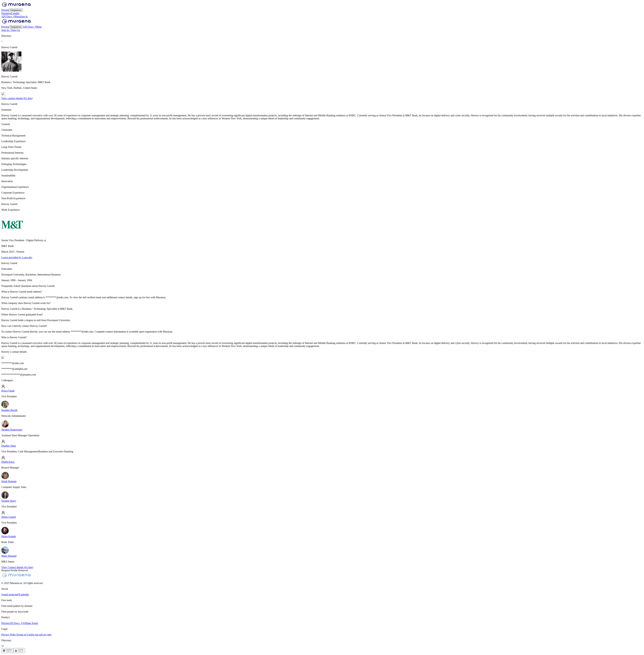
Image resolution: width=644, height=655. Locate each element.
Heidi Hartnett (8, 481)
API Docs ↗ (8, 16)
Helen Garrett (8, 517)
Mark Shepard (8, 555)
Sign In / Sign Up (10, 30)
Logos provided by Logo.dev (16, 257)
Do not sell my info (41, 634)
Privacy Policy (9, 634)
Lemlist (15, 13)
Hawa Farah (7, 390)
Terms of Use (24, 634)
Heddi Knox (8, 461)
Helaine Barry (8, 500)
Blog (17, 16)
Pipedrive (6, 13)
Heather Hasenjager (11, 429)
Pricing (5, 10)
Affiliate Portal (30, 623)
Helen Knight (8, 536)
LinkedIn (24, 594)
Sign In (24, 16)
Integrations (16, 10)
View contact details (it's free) (17, 98)
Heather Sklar (8, 445)
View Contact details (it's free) (17, 567)
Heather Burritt (9, 410)
